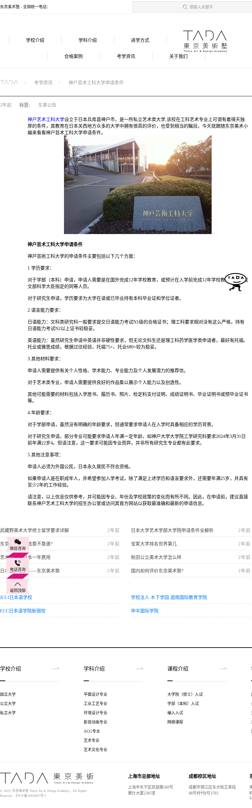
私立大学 (8, 713)
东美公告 (47, 105)
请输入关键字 (201, 7)
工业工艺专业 (95, 703)
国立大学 (8, 694)
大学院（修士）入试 (185, 694)
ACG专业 (92, 731)
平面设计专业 (95, 694)
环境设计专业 (95, 713)
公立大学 (8, 703)
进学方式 (140, 40)
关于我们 (178, 56)
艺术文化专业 (95, 750)
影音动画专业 (95, 722)
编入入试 (175, 713)
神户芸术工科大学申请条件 (96, 82)
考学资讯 (126, 56)
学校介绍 (35, 40)
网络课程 (175, 722)
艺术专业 (91, 740)
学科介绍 (87, 40)
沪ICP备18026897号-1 (30, 795)
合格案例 (73, 56)
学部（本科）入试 (183, 703)
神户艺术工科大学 (46, 119)
